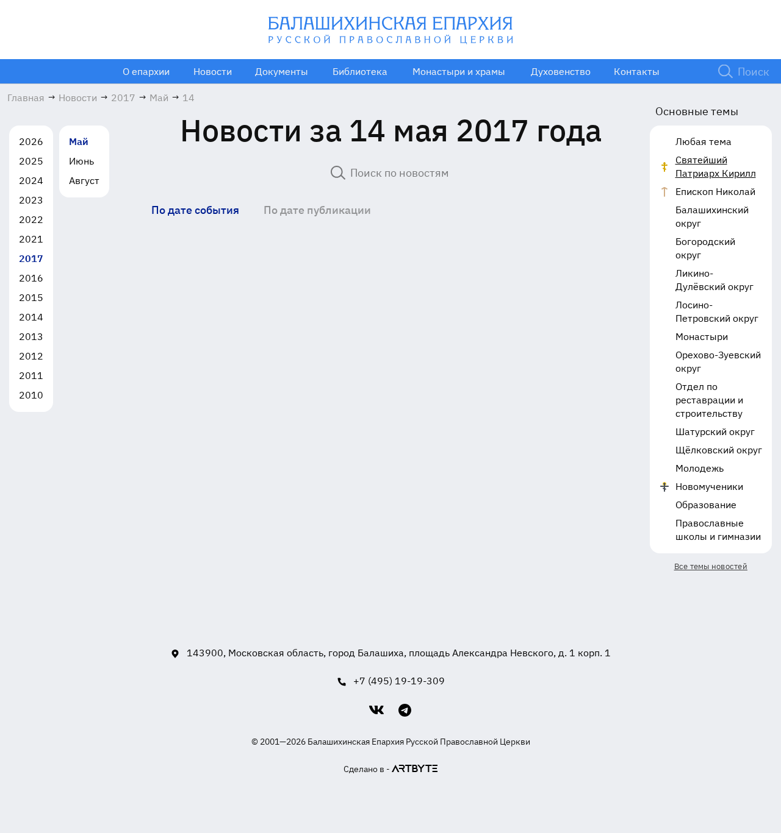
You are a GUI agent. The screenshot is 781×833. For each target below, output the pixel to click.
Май (78, 141)
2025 (31, 161)
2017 (31, 258)
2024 (31, 180)
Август (84, 180)
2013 (31, 336)
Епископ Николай (715, 191)
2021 (31, 239)
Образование (705, 504)
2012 (31, 356)
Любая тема (703, 141)
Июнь (81, 161)
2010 (31, 395)
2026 (31, 141)
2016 (31, 278)
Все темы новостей (710, 566)
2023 (31, 200)
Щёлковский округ (718, 450)
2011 (31, 375)
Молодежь (699, 468)
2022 (31, 219)
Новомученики (709, 486)
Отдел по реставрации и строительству (709, 399)
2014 (31, 317)
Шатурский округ (715, 431)
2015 (31, 297)
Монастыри (701, 336)
